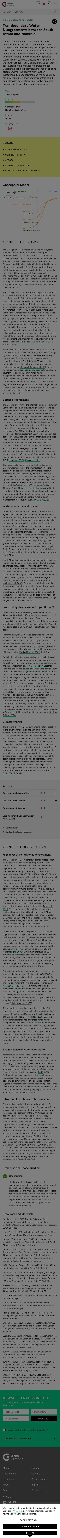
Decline (30, 1533)
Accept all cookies (30, 1526)
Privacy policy (18, 1510)
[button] (30, 1520)
